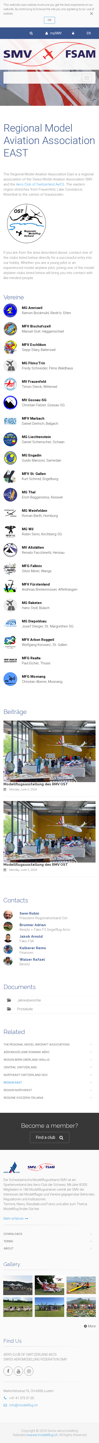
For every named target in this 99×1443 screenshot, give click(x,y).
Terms (8, 1241)
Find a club (45, 1137)
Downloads (13, 1234)
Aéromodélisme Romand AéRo (27, 1052)
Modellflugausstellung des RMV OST (35, 784)
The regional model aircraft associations (37, 1044)
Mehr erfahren (13, 1218)
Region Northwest (18, 1090)
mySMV (56, 33)
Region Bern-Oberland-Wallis (27, 1059)
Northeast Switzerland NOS (26, 1075)
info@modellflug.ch (23, 1405)
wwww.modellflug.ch (42, 1435)
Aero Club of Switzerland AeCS (40, 184)
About (8, 1248)
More (92, 1326)
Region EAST (13, 1082)
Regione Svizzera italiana (23, 1097)
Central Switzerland (20, 1067)
